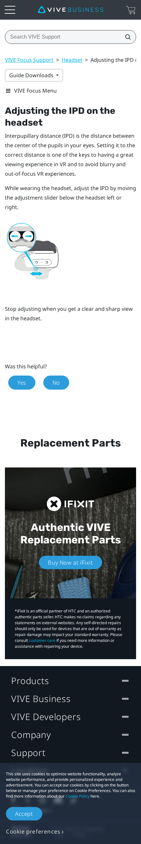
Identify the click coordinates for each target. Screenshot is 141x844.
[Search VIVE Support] (126, 37)
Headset (72, 59)
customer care (42, 640)
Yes (21, 382)
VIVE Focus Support (29, 59)
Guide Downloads (32, 75)
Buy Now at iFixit (70, 562)
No (56, 382)
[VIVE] (70, 10)
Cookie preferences (33, 831)
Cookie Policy (78, 796)
